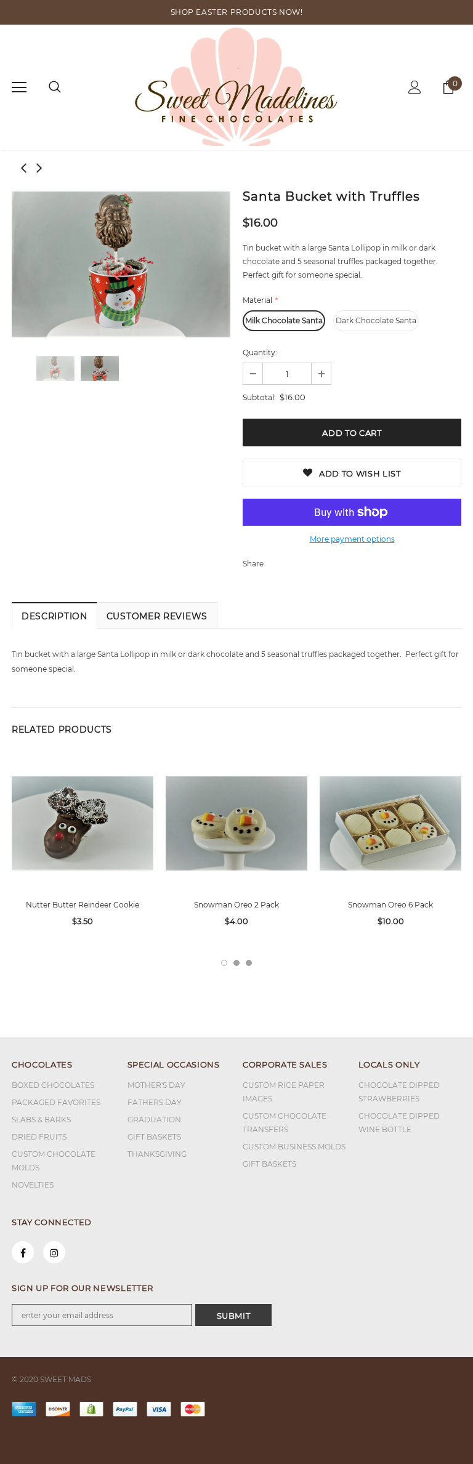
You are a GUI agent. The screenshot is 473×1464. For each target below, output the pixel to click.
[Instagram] (54, 1252)
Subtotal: (259, 397)
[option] (121, 264)
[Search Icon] (55, 87)
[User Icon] (414, 87)
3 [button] (249, 963)
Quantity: (260, 352)
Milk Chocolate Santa (284, 320)
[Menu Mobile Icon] (19, 87)
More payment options (352, 539)
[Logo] (236, 86)
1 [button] (224, 963)
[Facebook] (23, 1252)
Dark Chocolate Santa (376, 320)
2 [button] (236, 963)
